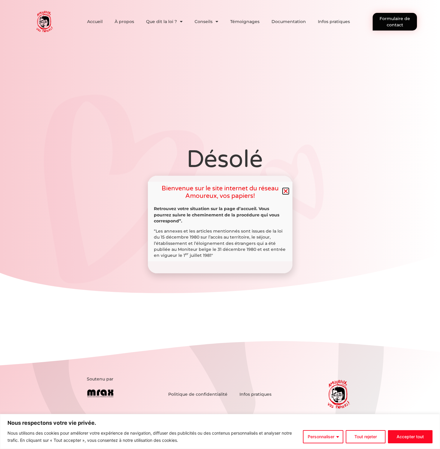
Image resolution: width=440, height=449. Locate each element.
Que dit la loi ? (161, 21)
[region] (220, 431)
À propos (124, 21)
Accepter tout (410, 436)
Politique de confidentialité (197, 394)
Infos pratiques (334, 21)
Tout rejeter (365, 436)
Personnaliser (321, 436)
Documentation (288, 21)
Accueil (95, 21)
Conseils (204, 21)
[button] (286, 191)
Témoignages (245, 21)
